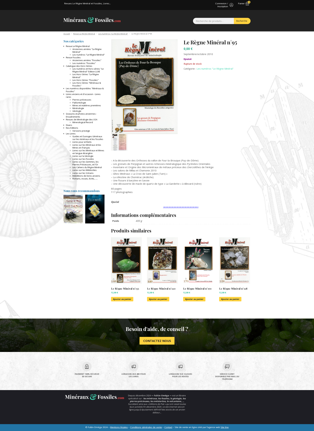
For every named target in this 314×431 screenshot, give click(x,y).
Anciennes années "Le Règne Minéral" (87, 50)
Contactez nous (157, 341)
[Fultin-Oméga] (92, 20)
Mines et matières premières (86, 105)
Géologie (76, 111)
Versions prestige (81, 130)
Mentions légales (119, 427)
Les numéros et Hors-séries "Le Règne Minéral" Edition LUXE (88, 70)
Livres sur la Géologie (82, 156)
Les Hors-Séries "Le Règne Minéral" (85, 76)
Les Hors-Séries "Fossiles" (85, 80)
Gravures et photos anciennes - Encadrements (81, 115)
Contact (168, 427)
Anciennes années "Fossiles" (86, 60)
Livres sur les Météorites (84, 170)
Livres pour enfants (82, 141)
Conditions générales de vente (146, 427)
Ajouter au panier (122, 299)
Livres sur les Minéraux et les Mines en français (86, 146)
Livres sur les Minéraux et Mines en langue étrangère (88, 152)
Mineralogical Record (82, 122)
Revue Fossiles (73, 57)
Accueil (66, 33)
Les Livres (71, 133)
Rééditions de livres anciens (86, 175)
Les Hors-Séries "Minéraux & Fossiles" (86, 84)
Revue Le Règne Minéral (84, 33)
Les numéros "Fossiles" (84, 63)
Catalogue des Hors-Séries (79, 65)
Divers (69, 125)
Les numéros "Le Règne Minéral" (113, 33)
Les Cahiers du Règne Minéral (87, 167)
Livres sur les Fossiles (83, 158)
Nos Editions (72, 127)
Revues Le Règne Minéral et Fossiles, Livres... (87, 3)
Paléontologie (79, 102)
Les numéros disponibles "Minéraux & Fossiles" (85, 90)
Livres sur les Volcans (83, 173)
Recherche (241, 20)
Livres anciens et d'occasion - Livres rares (83, 95)
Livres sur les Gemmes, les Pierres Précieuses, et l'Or (85, 163)
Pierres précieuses (81, 99)
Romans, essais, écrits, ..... (85, 178)
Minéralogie (78, 108)
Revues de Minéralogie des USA (81, 119)
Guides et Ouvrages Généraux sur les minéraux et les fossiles (87, 138)
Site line (225, 427)
